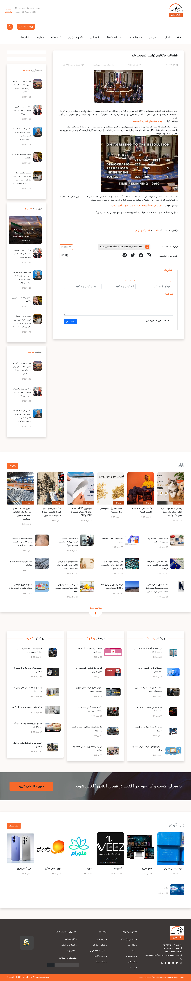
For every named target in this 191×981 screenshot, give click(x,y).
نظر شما (169, 294)
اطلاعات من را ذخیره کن (158, 320)
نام (171, 280)
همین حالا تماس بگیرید (31, 786)
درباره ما (40, 37)
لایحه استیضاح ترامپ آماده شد (148, 121)
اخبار (167, 37)
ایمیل (95, 280)
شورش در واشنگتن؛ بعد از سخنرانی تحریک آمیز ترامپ (137, 205)
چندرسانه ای (136, 37)
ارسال (51, 965)
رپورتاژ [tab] (12, 466)
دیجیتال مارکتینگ (114, 37)
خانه (179, 37)
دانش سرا (153, 37)
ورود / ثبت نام (26, 26)
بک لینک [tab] (13, 826)
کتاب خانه (56, 37)
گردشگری (94, 37)
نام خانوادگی (130, 280)
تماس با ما (24, 37)
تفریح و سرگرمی (75, 37)
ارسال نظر (70, 321)
